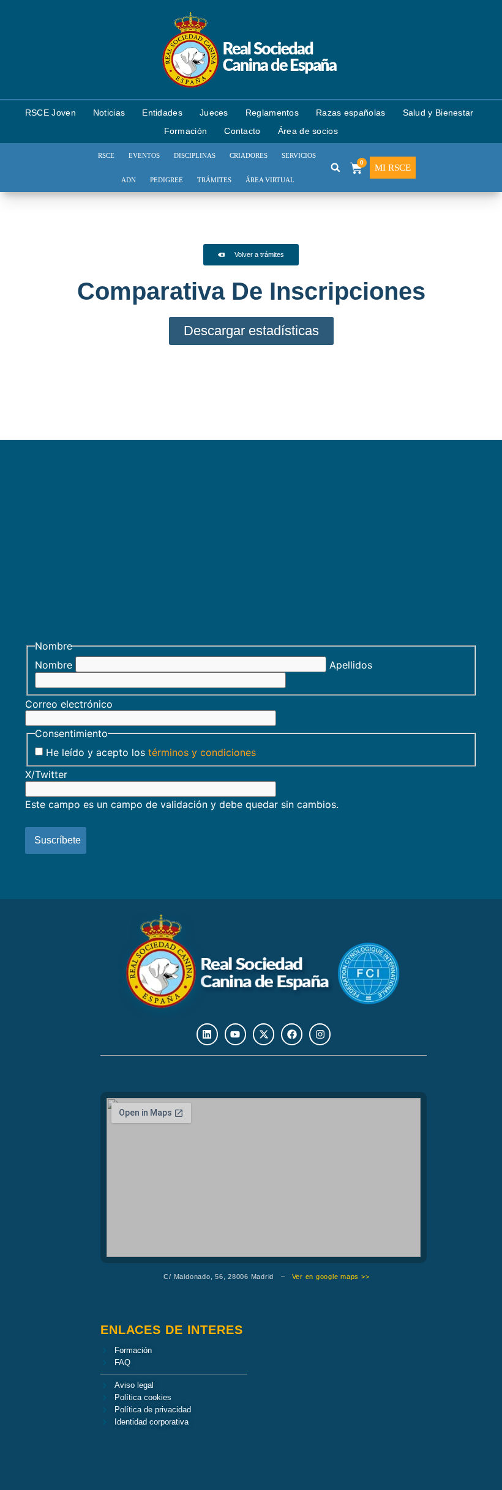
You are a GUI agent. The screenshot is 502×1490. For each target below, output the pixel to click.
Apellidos (350, 665)
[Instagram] (320, 1034)
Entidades (162, 112)
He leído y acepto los (151, 752)
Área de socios (308, 131)
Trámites (214, 179)
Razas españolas (351, 112)
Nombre (53, 665)
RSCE (106, 155)
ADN (128, 179)
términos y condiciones (202, 752)
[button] (335, 167)
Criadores (249, 155)
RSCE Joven (50, 112)
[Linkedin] (207, 1034)
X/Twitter (46, 774)
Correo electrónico (69, 704)
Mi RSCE (393, 167)
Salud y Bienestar (438, 112)
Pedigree (166, 179)
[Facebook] (291, 1034)
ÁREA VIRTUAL (269, 179)
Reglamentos (272, 112)
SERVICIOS (299, 155)
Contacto (242, 131)
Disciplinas (194, 155)
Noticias (109, 112)
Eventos (144, 155)
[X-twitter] (263, 1034)
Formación (186, 131)
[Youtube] (235, 1034)
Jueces (214, 112)
